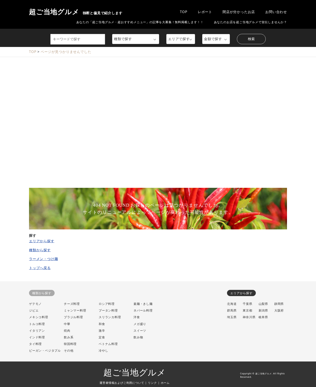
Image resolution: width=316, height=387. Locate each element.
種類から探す (40, 250)
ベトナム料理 (108, 344)
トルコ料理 (37, 324)
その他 (68, 350)
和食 (102, 324)
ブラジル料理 (73, 317)
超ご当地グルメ (75, 12)
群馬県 (231, 310)
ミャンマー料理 (75, 310)
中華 (67, 324)
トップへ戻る (40, 267)
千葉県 (247, 304)
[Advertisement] (158, 91)
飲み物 (138, 337)
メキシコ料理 (38, 317)
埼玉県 (231, 317)
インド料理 (37, 337)
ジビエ (33, 310)
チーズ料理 (72, 304)
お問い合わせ (276, 11)
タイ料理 (35, 344)
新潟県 (263, 310)
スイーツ (139, 330)
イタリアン (37, 330)
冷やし (103, 350)
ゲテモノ (35, 304)
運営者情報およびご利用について (122, 383)
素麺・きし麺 (143, 304)
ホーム (165, 383)
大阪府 (279, 310)
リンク (152, 383)
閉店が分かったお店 (238, 11)
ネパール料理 (143, 310)
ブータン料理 (108, 310)
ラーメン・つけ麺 (43, 258)
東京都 (247, 310)
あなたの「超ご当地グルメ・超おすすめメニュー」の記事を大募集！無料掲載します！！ (140, 22)
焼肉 (67, 330)
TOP (183, 11)
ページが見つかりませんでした (66, 51)
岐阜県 (263, 317)
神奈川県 (249, 317)
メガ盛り (139, 324)
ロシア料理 (107, 304)
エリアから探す (41, 241)
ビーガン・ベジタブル (45, 350)
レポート (205, 11)
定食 (102, 337)
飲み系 (68, 337)
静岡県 (279, 304)
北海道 (231, 304)
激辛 (102, 330)
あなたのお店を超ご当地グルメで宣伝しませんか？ (250, 22)
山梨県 (263, 304)
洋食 (136, 317)
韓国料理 (70, 344)
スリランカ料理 (110, 317)
